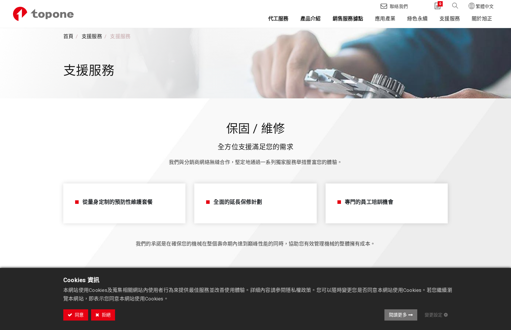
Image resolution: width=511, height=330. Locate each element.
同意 (79, 315)
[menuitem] (278, 20)
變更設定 (433, 315)
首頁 (68, 36)
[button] (455, 6)
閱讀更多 (398, 315)
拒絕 (106, 315)
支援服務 (92, 36)
